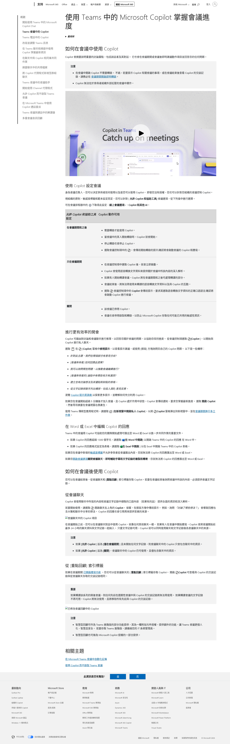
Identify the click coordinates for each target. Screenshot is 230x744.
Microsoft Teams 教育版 (91, 703)
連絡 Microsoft (143, 738)
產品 (73, 4)
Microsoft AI (119, 693)
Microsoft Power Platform (161, 718)
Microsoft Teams (121, 728)
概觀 (22, 17)
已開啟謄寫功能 (92, 572)
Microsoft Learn (157, 698)
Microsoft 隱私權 (192, 703)
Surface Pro (16, 693)
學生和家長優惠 (88, 723)
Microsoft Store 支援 (56, 703)
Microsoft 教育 (88, 693)
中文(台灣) (20, 737)
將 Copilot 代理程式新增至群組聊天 (39, 74)
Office (64, 4)
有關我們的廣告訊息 (189, 738)
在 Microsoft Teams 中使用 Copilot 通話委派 (37, 104)
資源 (107, 4)
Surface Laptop (17, 698)
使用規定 (166, 738)
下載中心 (51, 698)
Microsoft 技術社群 (158, 708)
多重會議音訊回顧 (32, 118)
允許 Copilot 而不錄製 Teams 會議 (38, 95)
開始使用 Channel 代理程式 (37, 88)
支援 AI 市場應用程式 (159, 703)
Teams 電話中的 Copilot (35, 37)
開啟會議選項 (80, 458)
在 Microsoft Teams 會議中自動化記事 (86, 659)
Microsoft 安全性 (121, 698)
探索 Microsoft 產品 (19, 718)
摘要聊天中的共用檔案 (34, 67)
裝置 (83, 4)
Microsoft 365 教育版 (90, 708)
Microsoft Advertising (123, 718)
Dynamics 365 (120, 708)
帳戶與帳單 (96, 4)
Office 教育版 (87, 713)
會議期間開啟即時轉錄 (103, 76)
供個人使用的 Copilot (20, 708)
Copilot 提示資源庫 (81, 395)
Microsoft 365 (52, 4)
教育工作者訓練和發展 (91, 718)
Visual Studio (156, 728)
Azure (117, 703)
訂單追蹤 (51, 713)
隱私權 (156, 738)
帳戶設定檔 (52, 693)
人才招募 (189, 693)
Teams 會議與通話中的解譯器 (38, 112)
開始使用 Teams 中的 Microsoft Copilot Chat (39, 24)
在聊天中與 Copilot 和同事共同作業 (39, 59)
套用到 (71, 36)
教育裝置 (85, 698)
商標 (175, 738)
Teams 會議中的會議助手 (36, 82)
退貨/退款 (51, 708)
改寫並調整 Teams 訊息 (35, 42)
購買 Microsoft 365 (124, 4)
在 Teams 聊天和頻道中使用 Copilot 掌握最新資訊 (37, 50)
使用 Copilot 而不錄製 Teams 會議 (84, 665)
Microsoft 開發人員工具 (160, 693)
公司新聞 (189, 698)
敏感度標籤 (96, 452)
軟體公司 (154, 723)
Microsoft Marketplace (160, 713)
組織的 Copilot (17, 703)
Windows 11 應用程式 (20, 723)
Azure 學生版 (87, 728)
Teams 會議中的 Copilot (35, 31)
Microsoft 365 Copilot (123, 723)
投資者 (188, 708)
